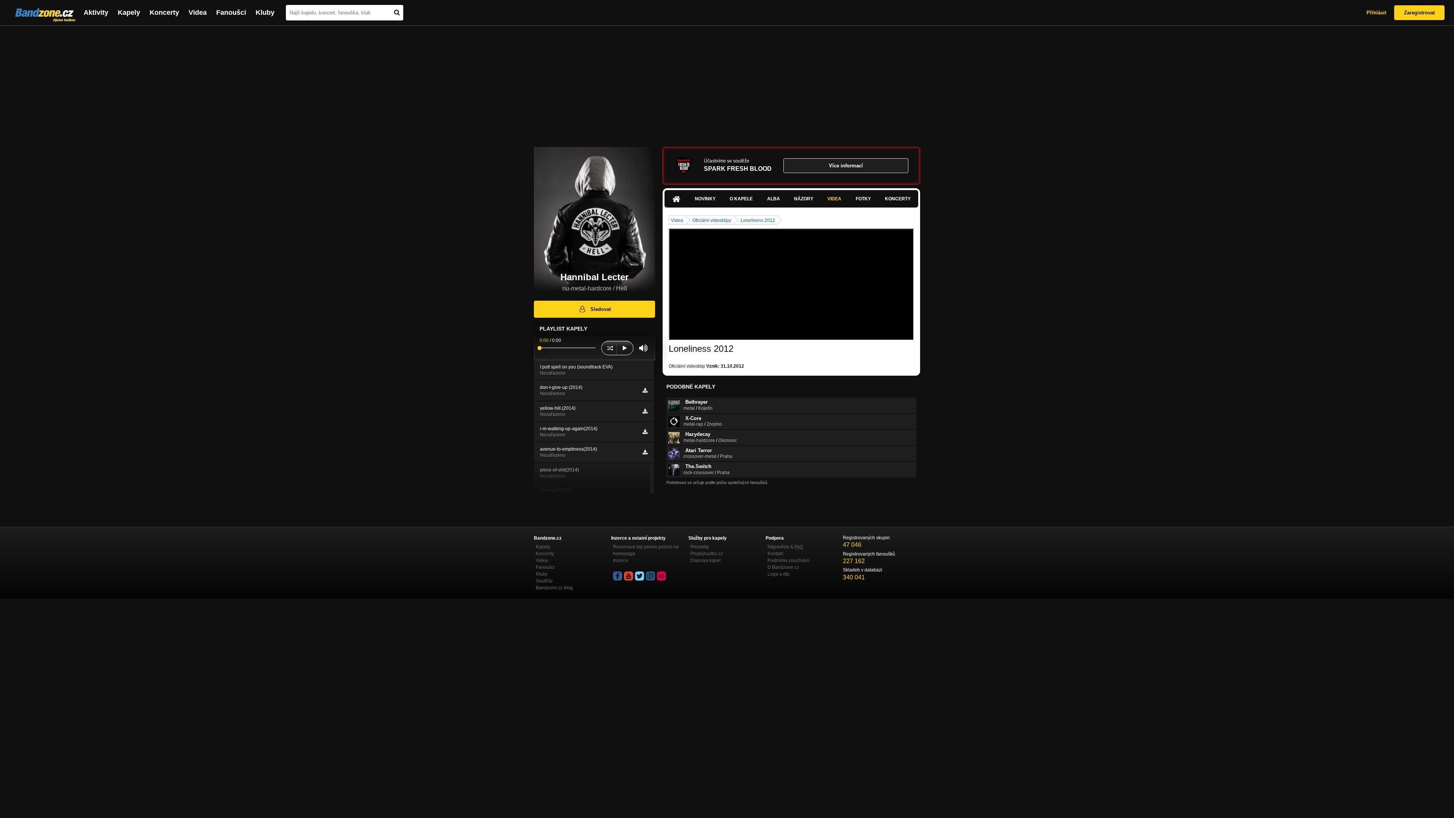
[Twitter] (639, 576)
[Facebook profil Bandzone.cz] (617, 576)
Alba (773, 198)
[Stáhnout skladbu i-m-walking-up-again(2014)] (645, 431)
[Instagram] (650, 576)
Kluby (265, 12)
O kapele (741, 198)
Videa (198, 12)
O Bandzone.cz (783, 567)
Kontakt (775, 553)
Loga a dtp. (779, 574)
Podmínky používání (788, 560)
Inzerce (620, 560)
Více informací (846, 166)
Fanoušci (231, 12)
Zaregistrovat (1419, 13)
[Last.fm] (661, 576)
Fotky (863, 198)
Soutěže (544, 581)
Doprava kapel (705, 560)
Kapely (129, 12)
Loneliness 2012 (758, 220)
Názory (803, 198)
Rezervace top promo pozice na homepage (646, 550)
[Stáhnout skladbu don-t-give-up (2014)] (645, 390)
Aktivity (96, 12)
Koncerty (164, 12)
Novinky (705, 198)
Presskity (699, 546)
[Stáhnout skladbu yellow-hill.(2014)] (645, 411)
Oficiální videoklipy (712, 220)
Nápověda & (785, 546)
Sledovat (600, 309)
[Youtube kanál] (628, 576)
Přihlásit (1376, 13)
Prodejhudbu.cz (706, 553)
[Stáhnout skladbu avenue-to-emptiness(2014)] (645, 452)
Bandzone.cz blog (554, 587)
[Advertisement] (727, 83)
